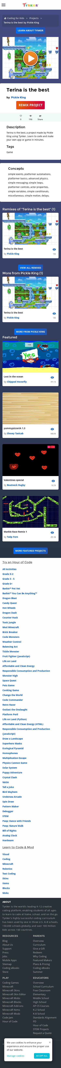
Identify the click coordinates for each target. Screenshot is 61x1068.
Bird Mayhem (9, 791)
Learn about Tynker (30, 30)
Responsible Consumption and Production (26, 670)
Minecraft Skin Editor (14, 994)
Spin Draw (8, 801)
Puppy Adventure (12, 772)
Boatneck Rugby (16, 485)
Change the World (12, 695)
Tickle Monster (10, 651)
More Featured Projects (30, 550)
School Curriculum (43, 986)
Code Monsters (10, 636)
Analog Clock (9, 835)
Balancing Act (10, 646)
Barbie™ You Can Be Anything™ (19, 593)
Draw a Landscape (12, 738)
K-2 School (39, 1009)
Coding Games (10, 982)
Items (5, 883)
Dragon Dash (9, 612)
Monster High (10, 675)
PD (34, 1021)
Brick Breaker (10, 632)
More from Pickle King (30, 331)
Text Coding (9, 873)
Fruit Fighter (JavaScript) (16, 656)
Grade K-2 (7, 573)
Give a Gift (39, 948)
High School (39, 1002)
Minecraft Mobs (11, 998)
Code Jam (7, 1017)
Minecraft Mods (11, 1013)
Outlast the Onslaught (14, 709)
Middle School (41, 998)
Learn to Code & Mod (18, 847)
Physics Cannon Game (14, 762)
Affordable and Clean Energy (18, 666)
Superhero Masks (12, 743)
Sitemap (7, 964)
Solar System (9, 767)
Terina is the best (13, 248)
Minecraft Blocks (11, 1002)
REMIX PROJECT (30, 105)
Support (6, 948)
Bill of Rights (9, 830)
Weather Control (11, 641)
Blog (4, 940)
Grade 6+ (7, 583)
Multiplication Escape (14, 758)
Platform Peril (10, 714)
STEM (5, 816)
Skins (5, 878)
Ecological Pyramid (13, 748)
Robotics (7, 868)
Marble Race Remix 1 (15, 531)
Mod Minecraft (10, 627)
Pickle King (18, 97)
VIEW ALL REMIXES (30, 267)
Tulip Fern (12, 536)
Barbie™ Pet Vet (11, 588)
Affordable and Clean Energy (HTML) (22, 724)
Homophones (10, 753)
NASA (5, 782)
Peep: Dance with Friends (16, 820)
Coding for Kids (15, 18)
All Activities (9, 569)
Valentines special (14, 480)
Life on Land (9, 661)
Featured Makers (42, 960)
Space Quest (9, 680)
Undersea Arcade (12, 796)
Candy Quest (9, 603)
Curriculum (39, 944)
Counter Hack (10, 617)
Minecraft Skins (11, 990)
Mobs (5, 892)
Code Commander (12, 699)
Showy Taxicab (15, 433)
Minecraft (7, 863)
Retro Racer (8, 704)
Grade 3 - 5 (8, 578)
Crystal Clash (9, 777)
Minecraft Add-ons (12, 1005)
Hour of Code (9, 1021)
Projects (34, 18)
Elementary (39, 994)
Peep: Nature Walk (12, 825)
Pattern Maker (10, 806)
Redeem (37, 952)
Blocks (6, 888)
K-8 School (39, 1013)
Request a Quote (42, 1033)
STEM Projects (41, 1029)
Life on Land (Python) (14, 719)
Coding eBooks (10, 968)
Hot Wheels (8, 607)
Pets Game (8, 685)
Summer (38, 971)
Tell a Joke (8, 787)
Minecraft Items (11, 1009)
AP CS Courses (41, 1005)
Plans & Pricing (41, 964)
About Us (7, 944)
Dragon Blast (9, 598)
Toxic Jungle (9, 622)
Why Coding (40, 956)
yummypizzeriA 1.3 (14, 428)
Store (5, 971)
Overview (38, 940)
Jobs (4, 956)
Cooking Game (10, 690)
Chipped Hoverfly (17, 381)
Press (5, 952)
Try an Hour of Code (17, 562)
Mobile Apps (9, 960)
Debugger (7, 811)
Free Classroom (41, 990)
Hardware (8, 840)
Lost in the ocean (13, 376)
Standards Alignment (44, 1017)
